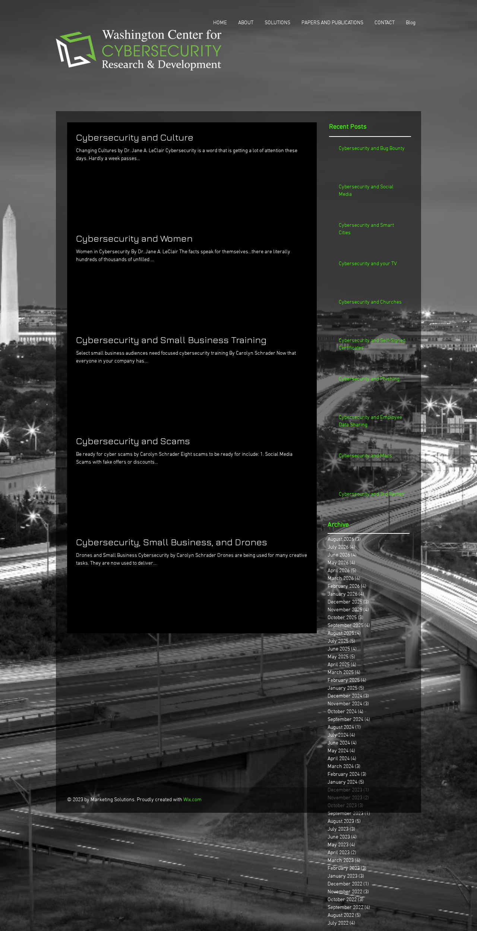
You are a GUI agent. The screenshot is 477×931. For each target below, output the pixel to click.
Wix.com (192, 800)
